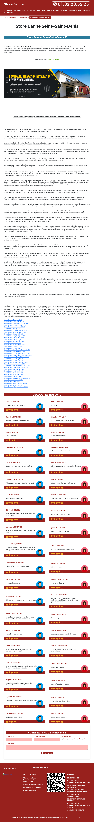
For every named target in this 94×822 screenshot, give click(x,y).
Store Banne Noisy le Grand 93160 (15, 332)
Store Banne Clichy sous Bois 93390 (16, 367)
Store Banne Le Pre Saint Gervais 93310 (17, 353)
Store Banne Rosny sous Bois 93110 (16, 323)
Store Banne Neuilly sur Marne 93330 (16, 357)
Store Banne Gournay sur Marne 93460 (17, 378)
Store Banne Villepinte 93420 (13, 373)
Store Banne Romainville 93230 (14, 341)
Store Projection (84, 10)
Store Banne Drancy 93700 (13, 385)
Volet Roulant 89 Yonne (75, 789)
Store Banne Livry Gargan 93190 (14, 336)
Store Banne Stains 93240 (12, 343)
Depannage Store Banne (42, 10)
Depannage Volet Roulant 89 (77, 792)
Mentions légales (10, 768)
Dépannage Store (73, 796)
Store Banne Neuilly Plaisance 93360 (16, 362)
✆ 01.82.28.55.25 (71, 4)
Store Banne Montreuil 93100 (14, 321)
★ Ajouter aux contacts (75, 810)
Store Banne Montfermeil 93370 (14, 364)
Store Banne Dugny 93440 (12, 376)
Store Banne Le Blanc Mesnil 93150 (15, 330)
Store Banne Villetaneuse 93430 (14, 374)
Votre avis (10, 744)
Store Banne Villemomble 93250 (14, 344)
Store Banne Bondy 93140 (12, 329)
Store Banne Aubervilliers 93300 (14, 352)
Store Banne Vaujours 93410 (13, 371)
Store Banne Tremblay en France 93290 (17, 350)
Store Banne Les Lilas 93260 (13, 346)
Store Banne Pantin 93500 (12, 381)
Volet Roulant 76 (73, 794)
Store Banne (8, 12)
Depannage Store (73, 778)
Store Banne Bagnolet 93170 (13, 334)
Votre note (66, 737)
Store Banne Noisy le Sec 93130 (14, 327)
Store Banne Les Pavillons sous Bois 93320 (18, 355)
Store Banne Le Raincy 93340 (13, 359)
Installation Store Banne (25, 10)
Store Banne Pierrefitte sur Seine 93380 (17, 366)
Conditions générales (40, 768)
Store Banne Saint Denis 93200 (14, 337)
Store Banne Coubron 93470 (13, 380)
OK (79, 817)
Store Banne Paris (10, 10)
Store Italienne (72, 10)
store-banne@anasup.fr (36, 784)
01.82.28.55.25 (36, 787)
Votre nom (10, 737)
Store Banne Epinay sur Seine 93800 (16, 387)
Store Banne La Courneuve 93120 (15, 325)
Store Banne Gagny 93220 (12, 339)
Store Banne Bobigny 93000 (13, 320)
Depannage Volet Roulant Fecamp (78, 783)
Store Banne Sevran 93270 (12, 348)
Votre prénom (39, 737)
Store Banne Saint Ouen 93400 (14, 369)
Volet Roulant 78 (73, 803)
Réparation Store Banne (59, 10)
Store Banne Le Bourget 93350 (14, 360)
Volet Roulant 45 (73, 780)
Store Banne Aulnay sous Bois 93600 (16, 383)
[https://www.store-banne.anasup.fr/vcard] (56, 782)
